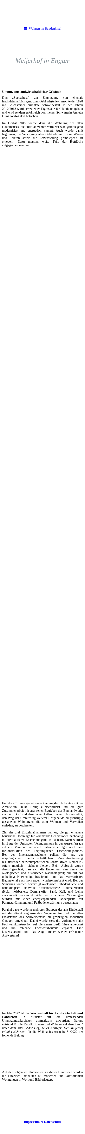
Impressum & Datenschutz (42, 1122)
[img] (42, 12)
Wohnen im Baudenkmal (45, 28)
